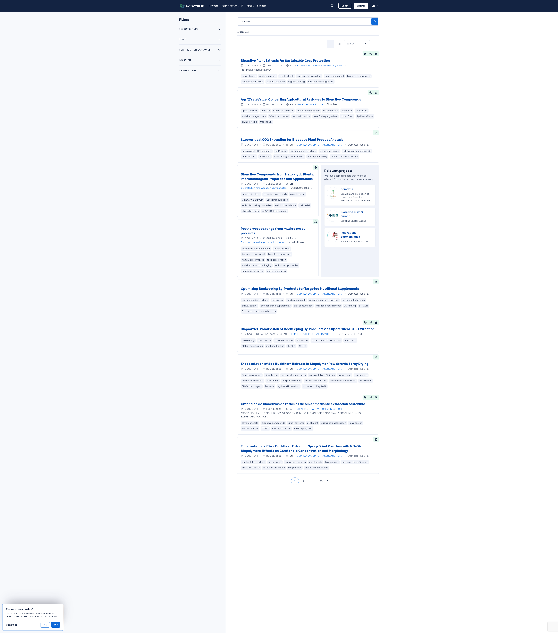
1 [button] (294, 481)
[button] (288, 481)
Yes (56, 625)
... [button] (312, 481)
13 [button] (321, 481)
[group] (335, 44)
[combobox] (357, 43)
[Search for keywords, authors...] (332, 6)
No (45, 625)
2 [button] (303, 481)
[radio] (330, 44)
